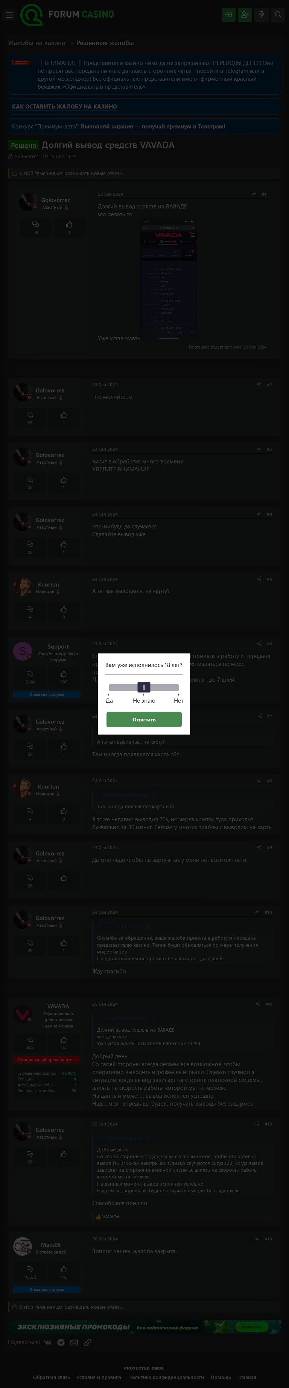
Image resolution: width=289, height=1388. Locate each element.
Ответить (144, 719)
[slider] (144, 687)
